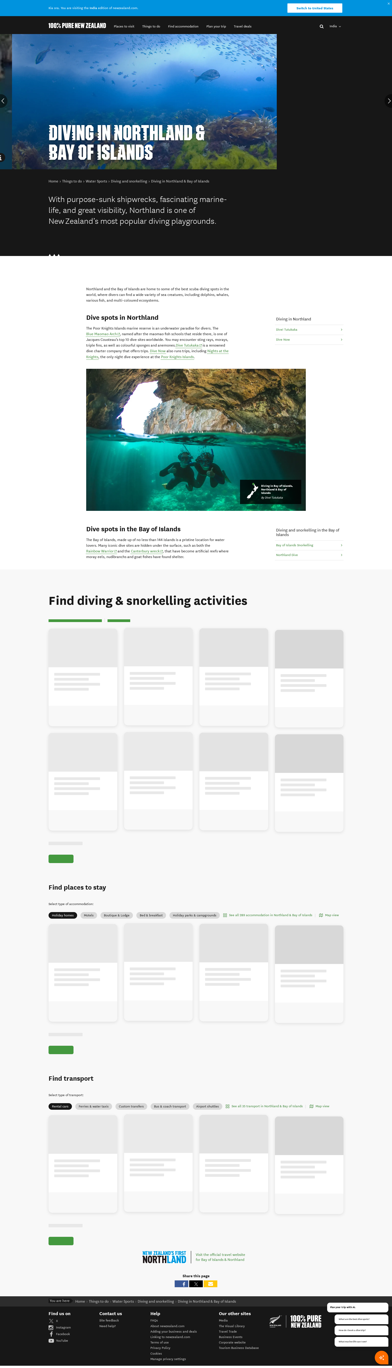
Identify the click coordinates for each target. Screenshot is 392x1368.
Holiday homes (63, 915)
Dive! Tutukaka (286, 330)
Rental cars (60, 1106)
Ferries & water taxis (94, 1106)
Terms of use (159, 1342)
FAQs (154, 1320)
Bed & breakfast (151, 915)
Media (223, 1320)
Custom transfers (131, 1106)
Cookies (156, 1354)
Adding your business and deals (173, 1332)
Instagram (63, 1327)
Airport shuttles (207, 1106)
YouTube (61, 1341)
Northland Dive (287, 555)
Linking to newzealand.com (170, 1337)
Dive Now (158, 351)
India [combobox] (334, 26)
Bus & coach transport (170, 1106)
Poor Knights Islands (177, 357)
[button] (124, 26)
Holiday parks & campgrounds (194, 915)
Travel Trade (228, 1332)
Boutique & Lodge (117, 915)
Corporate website (232, 1342)
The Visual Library (232, 1326)
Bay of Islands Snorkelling (294, 545)
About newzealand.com (167, 1326)
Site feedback (109, 1320)
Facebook (62, 1334)
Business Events (231, 1337)
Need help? (107, 1326)
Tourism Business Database (239, 1348)
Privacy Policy (160, 1348)
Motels (89, 915)
